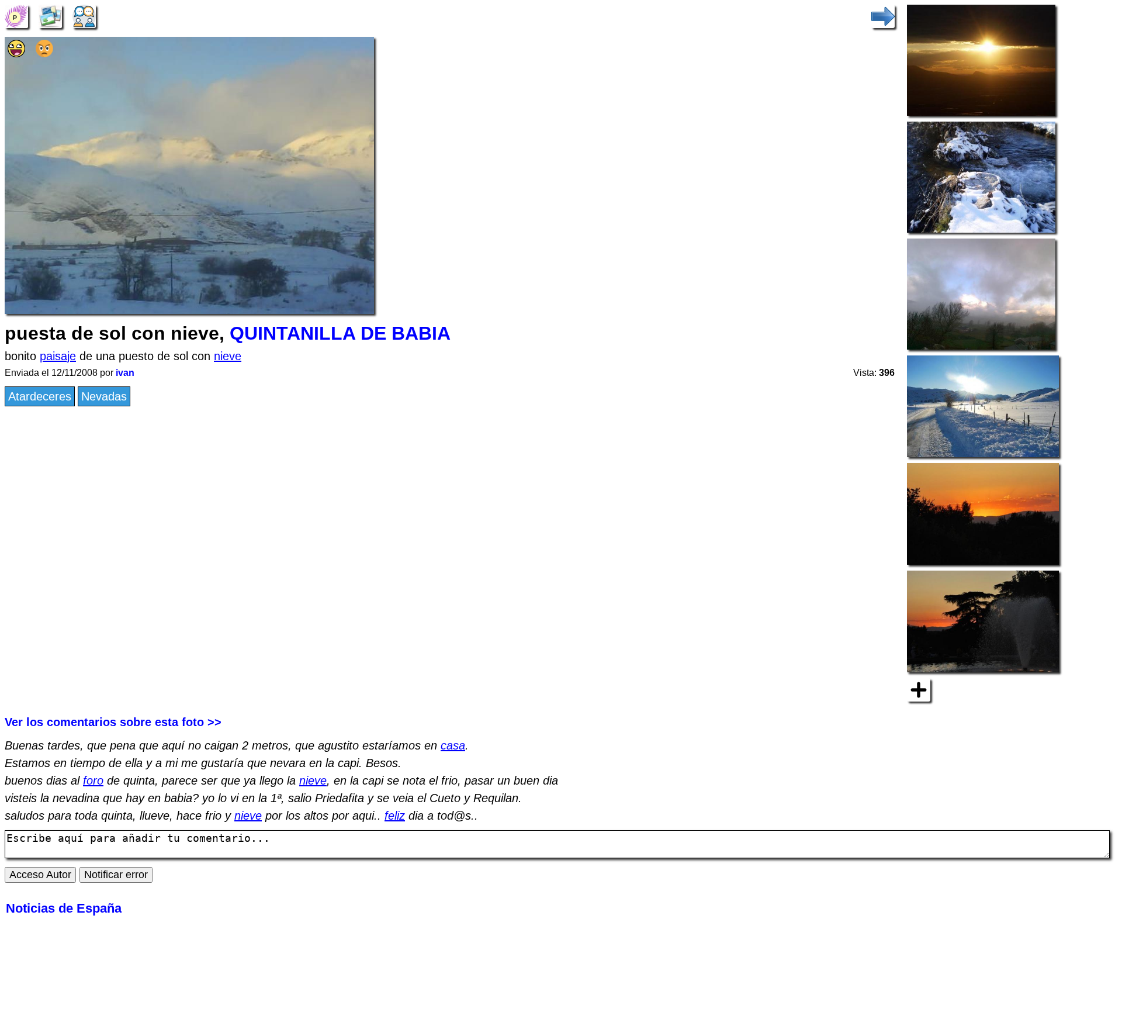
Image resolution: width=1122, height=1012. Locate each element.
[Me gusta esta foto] (16, 53)
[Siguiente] (883, 15)
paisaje (58, 356)
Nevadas (104, 396)
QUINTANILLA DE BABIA (340, 333)
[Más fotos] (918, 689)
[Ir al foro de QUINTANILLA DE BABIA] (84, 15)
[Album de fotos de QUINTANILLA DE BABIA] (50, 15)
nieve (227, 356)
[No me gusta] (44, 53)
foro (93, 780)
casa (453, 745)
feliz (395, 815)
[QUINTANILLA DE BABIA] (16, 15)
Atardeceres (39, 396)
